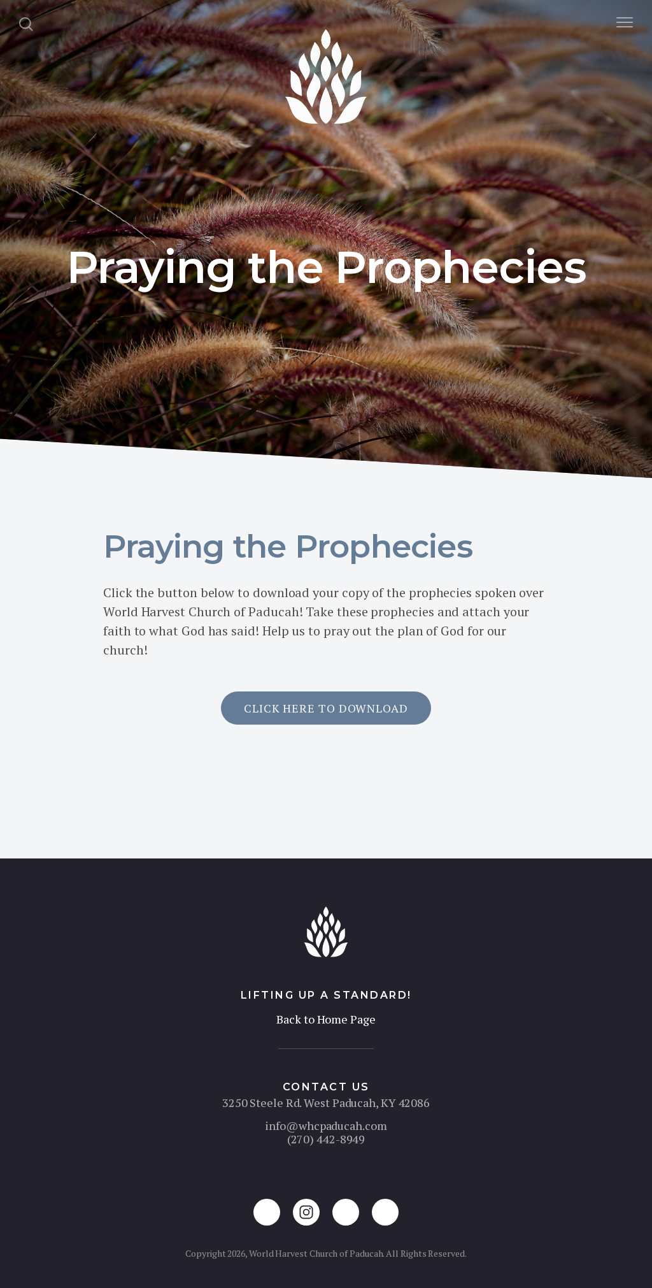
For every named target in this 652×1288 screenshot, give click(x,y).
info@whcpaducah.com (325, 1125)
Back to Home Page (325, 1019)
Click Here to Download (326, 708)
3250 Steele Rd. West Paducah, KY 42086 (326, 1102)
